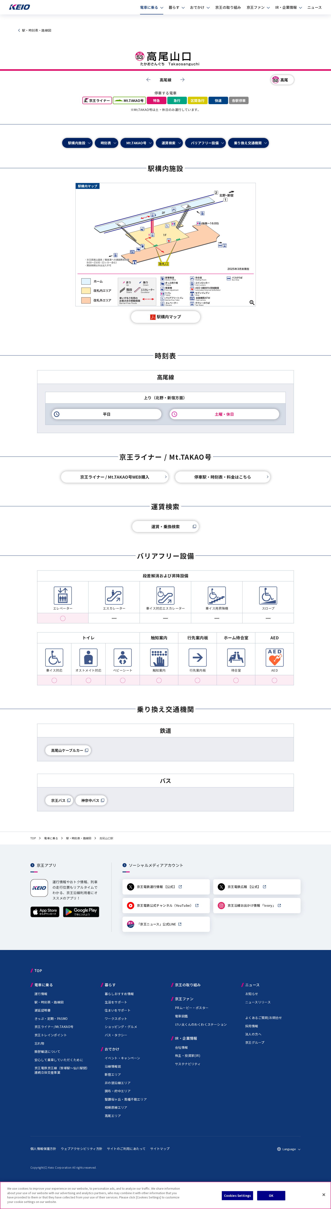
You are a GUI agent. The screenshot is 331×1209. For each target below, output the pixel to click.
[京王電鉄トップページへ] (19, 8)
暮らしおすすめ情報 (119, 993)
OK (271, 1195)
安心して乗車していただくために (58, 1060)
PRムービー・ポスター (192, 1007)
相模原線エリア (116, 1107)
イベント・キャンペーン (122, 1058)
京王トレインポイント (50, 1035)
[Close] (324, 1195)
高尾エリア (113, 1115)
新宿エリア (113, 1074)
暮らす (174, 7)
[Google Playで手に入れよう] (81, 916)
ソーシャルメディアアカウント (156, 865)
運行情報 (41, 993)
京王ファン (256, 7)
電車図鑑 (181, 1016)
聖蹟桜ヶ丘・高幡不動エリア (126, 1099)
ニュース (314, 7)
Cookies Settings (237, 1195)
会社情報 (181, 1047)
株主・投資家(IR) (187, 1055)
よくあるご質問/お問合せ (263, 1017)
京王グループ (254, 1042)
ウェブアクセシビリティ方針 (81, 1148)
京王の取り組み (228, 7)
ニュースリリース (258, 1002)
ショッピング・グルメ (121, 1026)
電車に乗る (149, 7)
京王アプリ (46, 865)
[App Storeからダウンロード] (44, 916)
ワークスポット (116, 1018)
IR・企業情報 (286, 7)
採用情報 (251, 1026)
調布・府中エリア (118, 1091)
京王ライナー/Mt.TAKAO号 (53, 1026)
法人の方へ (253, 1034)
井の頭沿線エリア (118, 1083)
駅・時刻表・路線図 (49, 1002)
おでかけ (197, 7)
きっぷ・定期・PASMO (51, 1018)
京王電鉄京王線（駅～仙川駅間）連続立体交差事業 (62, 1070)
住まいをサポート (118, 1010)
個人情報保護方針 (43, 1148)
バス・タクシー (116, 1035)
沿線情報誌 (113, 1066)
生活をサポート (116, 1002)
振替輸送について (47, 1051)
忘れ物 (39, 1043)
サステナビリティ (188, 1064)
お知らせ (251, 993)
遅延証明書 (42, 1010)
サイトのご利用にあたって (126, 1148)
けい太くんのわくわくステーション (201, 1024)
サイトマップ (160, 1148)
